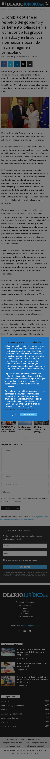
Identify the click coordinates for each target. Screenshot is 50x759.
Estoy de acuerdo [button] (28, 414)
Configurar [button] (12, 414)
